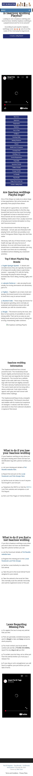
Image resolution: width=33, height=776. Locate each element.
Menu (3, 10)
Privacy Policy (23, 773)
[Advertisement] (16, 57)
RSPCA (28, 487)
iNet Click (20, 769)
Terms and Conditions (12, 773)
